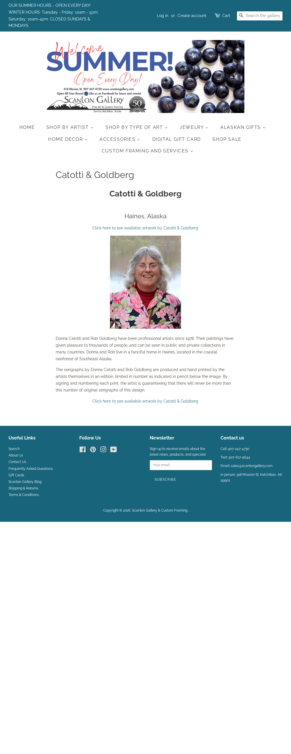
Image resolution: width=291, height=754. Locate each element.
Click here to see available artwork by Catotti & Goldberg (145, 228)
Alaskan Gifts (241, 127)
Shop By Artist (68, 127)
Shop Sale (226, 139)
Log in (162, 15)
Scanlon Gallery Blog (25, 482)
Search (14, 449)
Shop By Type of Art (135, 127)
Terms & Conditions (24, 495)
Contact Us (17, 462)
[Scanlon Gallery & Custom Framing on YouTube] (113, 451)
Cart (226, 15)
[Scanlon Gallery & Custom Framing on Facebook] (82, 451)
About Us (16, 455)
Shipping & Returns (23, 488)
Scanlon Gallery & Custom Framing (159, 510)
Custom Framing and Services (146, 151)
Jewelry (192, 127)
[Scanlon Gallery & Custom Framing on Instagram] (103, 451)
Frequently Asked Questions (31, 469)
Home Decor (66, 139)
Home (27, 127)
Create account (192, 15)
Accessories (118, 139)
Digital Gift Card (176, 139)
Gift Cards (16, 475)
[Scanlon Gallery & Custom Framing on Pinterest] (93, 451)
